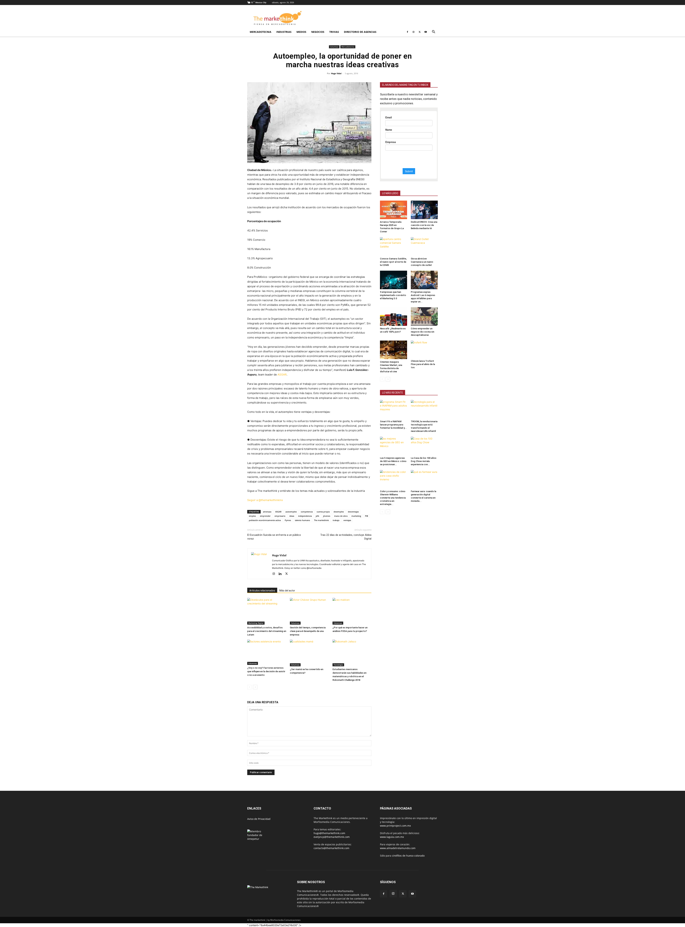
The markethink (321, 520)
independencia (305, 516)
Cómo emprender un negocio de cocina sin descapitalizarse (422, 331)
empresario (280, 516)
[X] (419, 32)
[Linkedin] (281, 574)
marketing (356, 516)
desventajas (353, 512)
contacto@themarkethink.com (331, 848)
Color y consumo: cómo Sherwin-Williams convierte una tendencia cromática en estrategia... (393, 497)
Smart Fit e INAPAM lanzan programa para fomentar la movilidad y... (393, 424)
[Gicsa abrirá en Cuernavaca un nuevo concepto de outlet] (424, 246)
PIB (366, 516)
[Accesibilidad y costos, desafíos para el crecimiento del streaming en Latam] (266, 611)
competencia (307, 512)
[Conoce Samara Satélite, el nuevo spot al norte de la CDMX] (393, 246)
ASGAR (282, 374)
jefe (317, 516)
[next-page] (255, 687)
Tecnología (338, 665)
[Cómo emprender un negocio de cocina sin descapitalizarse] (424, 316)
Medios (301, 32)
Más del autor (287, 590)
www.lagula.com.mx (392, 837)
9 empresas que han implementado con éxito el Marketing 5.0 (393, 295)
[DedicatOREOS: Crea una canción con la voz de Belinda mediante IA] (424, 210)
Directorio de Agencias (360, 32)
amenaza (267, 512)
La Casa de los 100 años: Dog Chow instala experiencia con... (424, 461)
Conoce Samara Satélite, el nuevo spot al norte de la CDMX (393, 261)
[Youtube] (425, 32)
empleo (252, 516)
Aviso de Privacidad (258, 819)
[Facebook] (407, 32)
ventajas (347, 520)
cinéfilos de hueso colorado (408, 856)
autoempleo (291, 512)
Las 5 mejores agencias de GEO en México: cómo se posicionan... (393, 461)
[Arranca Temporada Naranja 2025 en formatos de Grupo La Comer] (393, 210)
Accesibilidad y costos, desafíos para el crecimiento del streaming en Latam (266, 631)
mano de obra (340, 516)
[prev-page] (249, 687)
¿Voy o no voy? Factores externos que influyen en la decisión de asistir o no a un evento (266, 672)
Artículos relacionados (262, 590)
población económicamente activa (265, 520)
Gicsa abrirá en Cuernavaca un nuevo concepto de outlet (422, 261)
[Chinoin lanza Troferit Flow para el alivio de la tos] (424, 349)
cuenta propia (323, 512)
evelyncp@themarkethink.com (332, 837)
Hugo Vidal (336, 73)
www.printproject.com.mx (395, 826)
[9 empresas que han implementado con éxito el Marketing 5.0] (393, 280)
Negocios (317, 32)
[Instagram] (413, 32)
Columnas (334, 46)
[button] (433, 32)
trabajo (336, 520)
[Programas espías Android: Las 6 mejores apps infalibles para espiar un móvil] (424, 280)
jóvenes (326, 516)
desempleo (339, 512)
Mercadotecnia (260, 32)
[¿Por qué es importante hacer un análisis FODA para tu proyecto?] (352, 611)
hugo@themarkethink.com (329, 833)
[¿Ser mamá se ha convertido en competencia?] (309, 653)
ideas (291, 516)
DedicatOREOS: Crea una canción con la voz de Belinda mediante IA (424, 225)
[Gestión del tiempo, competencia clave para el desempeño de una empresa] (309, 611)
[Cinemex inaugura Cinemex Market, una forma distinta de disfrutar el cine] (393, 350)
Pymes (288, 520)
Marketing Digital (255, 623)
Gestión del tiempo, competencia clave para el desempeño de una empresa (308, 631)
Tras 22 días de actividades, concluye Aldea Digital (345, 537)
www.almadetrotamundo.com (397, 848)
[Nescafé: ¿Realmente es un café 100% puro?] (393, 316)
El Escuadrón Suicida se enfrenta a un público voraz (274, 537)
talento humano (302, 520)
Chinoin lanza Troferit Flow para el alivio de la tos (423, 364)
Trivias (334, 32)
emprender (265, 516)
